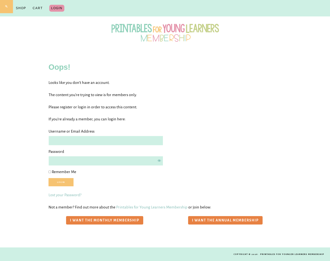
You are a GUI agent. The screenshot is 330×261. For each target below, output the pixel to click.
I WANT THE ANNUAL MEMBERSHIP (225, 220)
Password (56, 151)
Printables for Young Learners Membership (152, 207)
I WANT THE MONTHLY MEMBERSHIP (104, 220)
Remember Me (63, 172)
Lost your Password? (65, 195)
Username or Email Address (72, 131)
